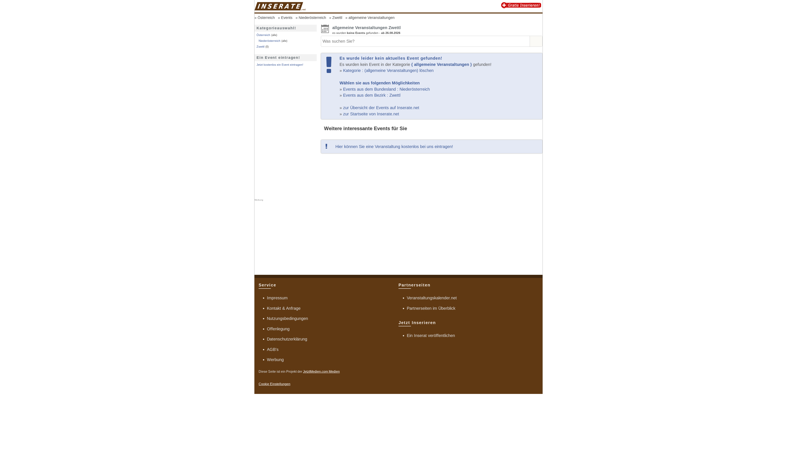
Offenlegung (278, 329)
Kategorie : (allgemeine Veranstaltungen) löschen (388, 70)
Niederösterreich (312, 18)
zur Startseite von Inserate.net (371, 114)
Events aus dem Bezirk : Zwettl (371, 95)
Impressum (277, 298)
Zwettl (337, 18)
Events (286, 18)
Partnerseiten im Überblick (431, 308)
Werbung (275, 359)
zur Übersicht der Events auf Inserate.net (381, 107)
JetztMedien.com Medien (321, 371)
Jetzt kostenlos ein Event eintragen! (280, 64)
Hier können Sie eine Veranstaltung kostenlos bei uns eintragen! (394, 146)
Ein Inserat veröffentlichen (431, 335)
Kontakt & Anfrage (284, 308)
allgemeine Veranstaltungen (371, 18)
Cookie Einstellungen (274, 384)
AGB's (273, 349)
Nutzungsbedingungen (287, 318)
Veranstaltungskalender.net (432, 298)
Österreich (266, 18)
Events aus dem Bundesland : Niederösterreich (386, 89)
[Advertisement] (432, 213)
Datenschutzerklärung (287, 339)
